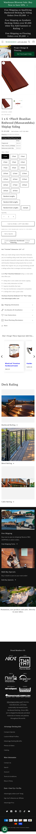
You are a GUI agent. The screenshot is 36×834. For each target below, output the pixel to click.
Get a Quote (8, 234)
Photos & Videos (9, 745)
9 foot (23, 167)
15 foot (24, 178)
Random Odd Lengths (10, 201)
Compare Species (9, 732)
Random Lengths (9, 195)
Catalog (6, 750)
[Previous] (2, 356)
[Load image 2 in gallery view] (18, 104)
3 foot (23, 155)
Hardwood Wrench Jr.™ (14, 363)
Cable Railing (7, 502)
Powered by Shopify (24, 827)
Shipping (4, 134)
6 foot (23, 161)
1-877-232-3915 (22, 42)
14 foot (15, 178)
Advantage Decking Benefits (13, 741)
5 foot (14, 161)
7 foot (5, 167)
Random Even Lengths (10, 207)
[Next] (34, 356)
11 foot (15, 172)
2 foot (14, 155)
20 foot (15, 190)
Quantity (4, 213)
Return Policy (8, 781)
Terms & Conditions (10, 776)
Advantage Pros (9, 803)
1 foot (5, 155)
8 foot (14, 167)
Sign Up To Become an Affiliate (14, 798)
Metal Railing (7, 463)
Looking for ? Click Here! (17, 241)
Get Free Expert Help (24, 54)
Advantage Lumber (15, 827)
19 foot (5, 190)
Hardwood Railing (9, 425)
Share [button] (6, 325)
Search (6, 767)
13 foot (5, 178)
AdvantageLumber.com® (15, 702)
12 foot (24, 172)
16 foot (5, 184)
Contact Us (7, 763)
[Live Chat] (4, 829)
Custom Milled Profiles (11, 736)
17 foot (15, 184)
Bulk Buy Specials (8, 580)
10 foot (5, 172)
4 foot (5, 161)
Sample (25, 207)
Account (6, 772)
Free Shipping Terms (8, 544)
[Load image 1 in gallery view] (7, 104)
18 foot (24, 184)
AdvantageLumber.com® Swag (13, 793)
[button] (2, 42)
